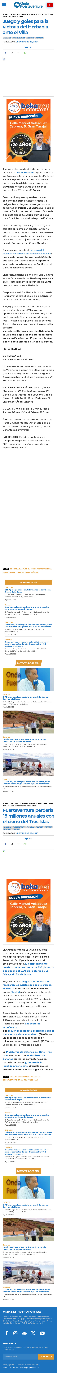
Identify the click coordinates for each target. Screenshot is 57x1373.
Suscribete (46, 1357)
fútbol (26, 569)
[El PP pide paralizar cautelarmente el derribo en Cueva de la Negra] (28, 679)
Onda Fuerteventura (41, 569)
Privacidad (34, 1367)
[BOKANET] (28, 130)
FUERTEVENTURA (19, 38)
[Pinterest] (18, 52)
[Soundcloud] (24, 1333)
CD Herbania (15, 569)
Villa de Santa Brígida (27, 572)
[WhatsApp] (24, 52)
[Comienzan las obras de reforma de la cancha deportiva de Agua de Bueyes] (28, 722)
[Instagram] (15, 1333)
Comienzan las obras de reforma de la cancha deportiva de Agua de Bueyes (27, 608)
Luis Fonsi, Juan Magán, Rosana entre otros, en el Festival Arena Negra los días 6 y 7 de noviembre (28, 625)
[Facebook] (5, 52)
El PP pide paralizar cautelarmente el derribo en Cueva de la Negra (27, 591)
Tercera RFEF (9, 572)
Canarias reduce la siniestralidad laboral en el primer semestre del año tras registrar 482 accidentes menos (26, 644)
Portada (39, 38)
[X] (12, 52)
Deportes (14, 14)
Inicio (5, 14)
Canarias (8, 605)
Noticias (30, 38)
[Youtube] (42, 1333)
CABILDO (9, 587)
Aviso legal (24, 1367)
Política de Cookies (10, 1367)
